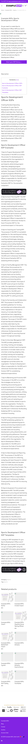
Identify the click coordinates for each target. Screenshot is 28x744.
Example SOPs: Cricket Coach (19, 604)
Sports (14, 10)
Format (3, 726)
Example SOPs (8, 10)
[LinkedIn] (2, 740)
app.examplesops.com (14, 1)
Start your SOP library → (14, 62)
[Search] (23, 6)
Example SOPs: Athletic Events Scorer (19, 665)
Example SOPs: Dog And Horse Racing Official (19, 624)
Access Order (4, 732)
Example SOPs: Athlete (19, 644)
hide (17, 80)
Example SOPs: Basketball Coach (5, 645)
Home (2, 10)
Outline (3, 730)
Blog (2, 724)
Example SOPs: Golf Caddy (5, 682)
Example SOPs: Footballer (19, 682)
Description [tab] (5, 74)
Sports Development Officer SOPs (12, 83)
